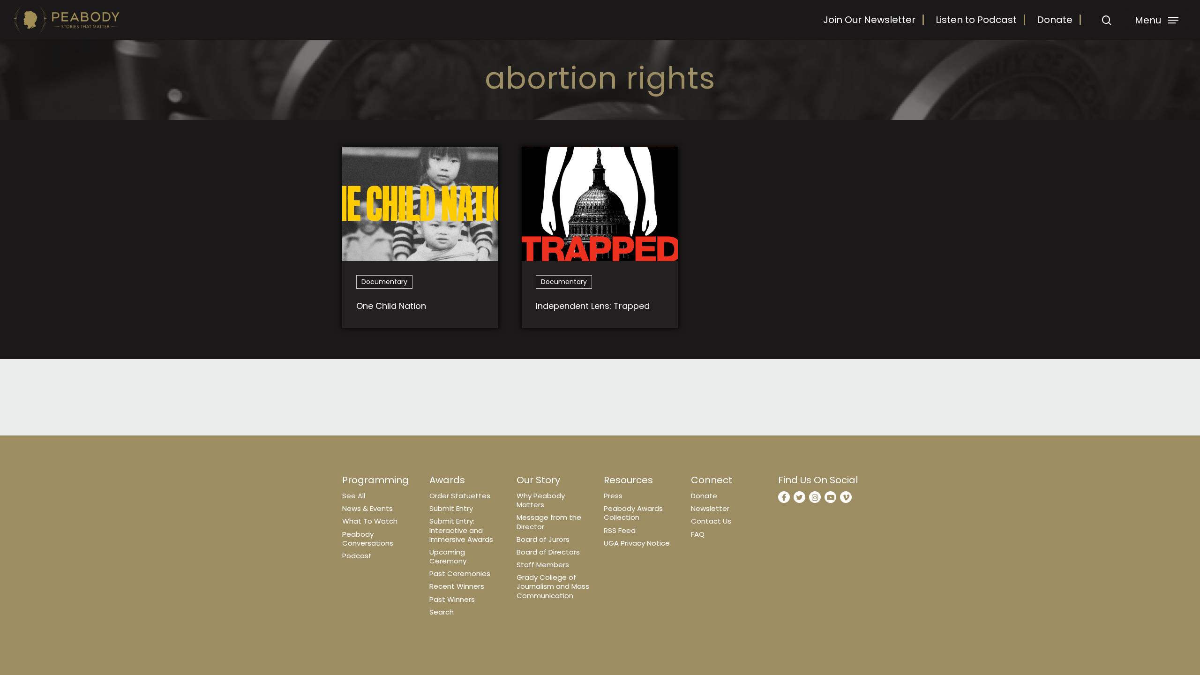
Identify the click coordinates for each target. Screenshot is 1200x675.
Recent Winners (456, 586)
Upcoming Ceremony (447, 556)
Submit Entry (451, 508)
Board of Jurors (543, 539)
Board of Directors (548, 552)
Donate (1054, 20)
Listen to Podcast (976, 20)
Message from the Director (549, 521)
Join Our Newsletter (869, 20)
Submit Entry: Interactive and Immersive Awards (461, 530)
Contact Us (711, 521)
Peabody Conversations (367, 538)
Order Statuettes (459, 496)
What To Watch (370, 521)
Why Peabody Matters (541, 500)
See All (353, 496)
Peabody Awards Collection (633, 512)
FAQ (698, 534)
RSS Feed (620, 530)
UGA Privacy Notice (637, 543)
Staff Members (543, 565)
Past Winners (452, 599)
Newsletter (710, 508)
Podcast (357, 556)
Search (441, 612)
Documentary (384, 281)
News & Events (367, 508)
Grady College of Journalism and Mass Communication (553, 586)
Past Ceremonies (459, 573)
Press (613, 496)
